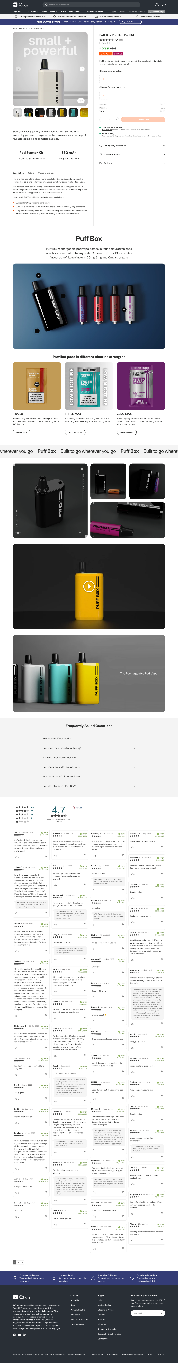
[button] (163, 4)
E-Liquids (31, 11)
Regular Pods (21, 432)
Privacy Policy (160, 1354)
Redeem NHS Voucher (107, 1329)
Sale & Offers (118, 11)
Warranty (102, 1324)
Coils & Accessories (71, 11)
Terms (150, 1354)
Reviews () (104, 43)
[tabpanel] (50, 196)
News (72, 1305)
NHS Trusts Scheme (79, 1319)
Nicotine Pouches (94, 11)
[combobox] (91, 4)
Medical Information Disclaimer (133, 1354)
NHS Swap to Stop (136, 11)
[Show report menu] (46, 856)
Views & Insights (77, 1310)
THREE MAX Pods (75, 432)
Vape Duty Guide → (130, 22)
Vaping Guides (104, 1305)
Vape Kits (17, 11)
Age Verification (97, 1354)
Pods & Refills (48, 11)
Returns (101, 1319)
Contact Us (103, 1339)
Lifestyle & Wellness (107, 1310)
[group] (132, 76)
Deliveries (102, 1314)
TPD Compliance (112, 1354)
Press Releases (77, 1324)
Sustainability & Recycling (109, 1334)
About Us (74, 1300)
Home (15, 28)
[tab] (18, 173)
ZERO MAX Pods (126, 432)
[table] (132, 108)
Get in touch (107, 130)
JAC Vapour (22, 1354)
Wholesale (75, 1314)
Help (100, 1300)
